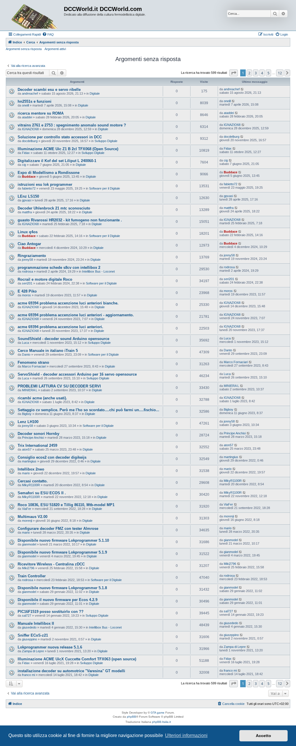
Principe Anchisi (33, 437)
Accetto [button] (263, 735)
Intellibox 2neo (31, 469)
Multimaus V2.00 (32, 517)
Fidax (26, 153)
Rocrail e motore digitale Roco (45, 279)
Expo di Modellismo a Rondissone (48, 172)
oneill (25, 105)
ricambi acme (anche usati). (42, 398)
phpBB (131, 716)
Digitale (95, 93)
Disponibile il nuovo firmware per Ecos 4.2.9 (57, 600)
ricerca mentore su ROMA (41, 113)
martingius (29, 461)
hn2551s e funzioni (34, 101)
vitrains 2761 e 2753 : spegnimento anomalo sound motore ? (72, 125)
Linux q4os (28, 232)
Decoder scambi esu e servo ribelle (49, 89)
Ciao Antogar (29, 244)
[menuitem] (48, 34)
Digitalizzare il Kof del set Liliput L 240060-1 (57, 161)
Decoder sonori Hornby (38, 433)
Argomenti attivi (55, 49)
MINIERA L (29, 390)
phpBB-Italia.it (161, 721)
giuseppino (29, 639)
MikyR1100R (31, 485)
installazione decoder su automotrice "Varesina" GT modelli (71, 671)
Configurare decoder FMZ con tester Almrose (58, 528)
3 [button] (256, 73)
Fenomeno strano (33, 362)
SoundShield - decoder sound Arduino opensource (63, 339)
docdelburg (30, 141)
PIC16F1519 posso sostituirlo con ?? (51, 611)
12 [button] (280, 73)
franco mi (28, 675)
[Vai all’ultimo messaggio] (242, 89)
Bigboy (27, 414)
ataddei (27, 117)
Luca (25, 342)
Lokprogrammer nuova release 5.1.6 (50, 647)
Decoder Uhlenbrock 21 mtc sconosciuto (54, 208)
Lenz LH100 (28, 422)
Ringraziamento (32, 255)
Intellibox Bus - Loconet (98, 271)
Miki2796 (28, 568)
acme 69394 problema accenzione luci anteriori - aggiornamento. (76, 315)
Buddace (29, 176)
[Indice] (35, 15)
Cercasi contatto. (33, 481)
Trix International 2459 (37, 445)
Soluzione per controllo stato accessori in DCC (60, 137)
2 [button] (249, 73)
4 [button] (262, 73)
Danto (26, 354)
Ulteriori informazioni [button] (186, 735)
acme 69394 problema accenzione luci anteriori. (60, 327)
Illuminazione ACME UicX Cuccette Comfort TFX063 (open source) (77, 659)
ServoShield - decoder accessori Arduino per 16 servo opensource (77, 374)
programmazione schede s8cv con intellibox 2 (59, 267)
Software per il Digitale (104, 188)
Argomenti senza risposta (24, 49)
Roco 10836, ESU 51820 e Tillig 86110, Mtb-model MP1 (66, 505)
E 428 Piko (27, 291)
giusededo (29, 627)
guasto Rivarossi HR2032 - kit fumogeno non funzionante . (70, 220)
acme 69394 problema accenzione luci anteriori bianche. (68, 303)
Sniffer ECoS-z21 (33, 635)
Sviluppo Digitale (106, 141)
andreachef (30, 93)
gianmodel (29, 544)
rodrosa (27, 271)
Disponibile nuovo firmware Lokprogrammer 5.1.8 (62, 588)
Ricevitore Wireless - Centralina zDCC (51, 564)
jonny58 (27, 259)
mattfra (27, 212)
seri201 (27, 283)
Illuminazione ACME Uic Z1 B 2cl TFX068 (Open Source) (68, 149)
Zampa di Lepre (33, 651)
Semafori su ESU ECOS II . (42, 493)
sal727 (26, 615)
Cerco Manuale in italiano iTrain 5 (48, 350)
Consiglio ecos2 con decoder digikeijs (52, 457)
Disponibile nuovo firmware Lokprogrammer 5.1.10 (63, 540)
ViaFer (26, 508)
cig (24, 164)
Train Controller (32, 576)
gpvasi (26, 200)
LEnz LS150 (28, 196)
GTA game (157, 712)
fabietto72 (29, 188)
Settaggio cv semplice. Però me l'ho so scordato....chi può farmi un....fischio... (88, 410)
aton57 (27, 449)
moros (26, 295)
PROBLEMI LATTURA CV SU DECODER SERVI (59, 386)
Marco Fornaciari (34, 366)
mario (26, 473)
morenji (27, 520)
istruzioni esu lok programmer (45, 184)
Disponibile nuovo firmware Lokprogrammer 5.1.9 (62, 552)
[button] (233, 72)
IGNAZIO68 (30, 129)
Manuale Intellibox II (36, 623)
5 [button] (268, 73)
